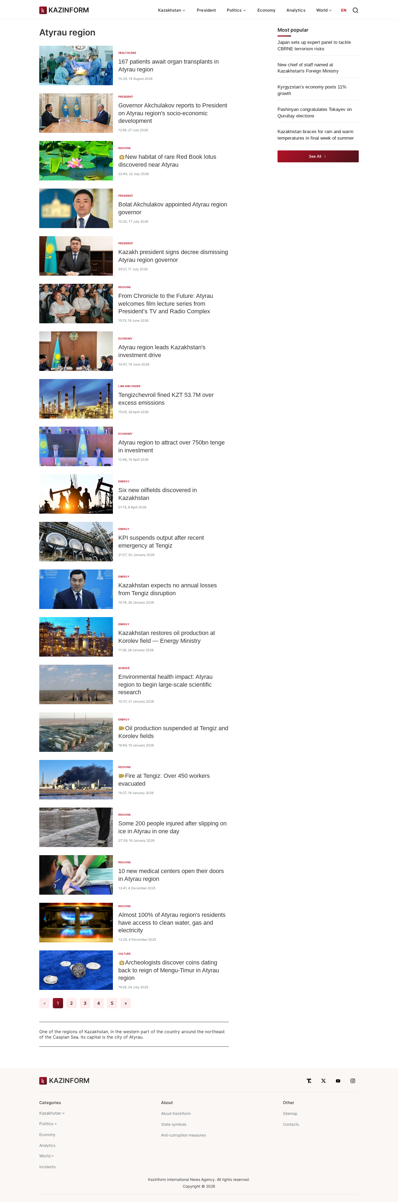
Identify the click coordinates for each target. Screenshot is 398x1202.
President (206, 10)
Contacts (291, 1124)
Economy (266, 10)
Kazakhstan (50, 1113)
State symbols (173, 1124)
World (44, 1155)
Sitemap (290, 1113)
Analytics (295, 10)
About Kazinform (176, 1113)
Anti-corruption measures (183, 1135)
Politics (46, 1123)
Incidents (47, 1166)
